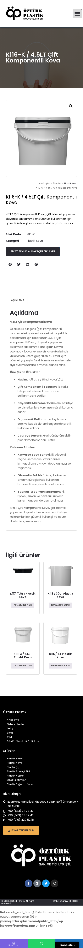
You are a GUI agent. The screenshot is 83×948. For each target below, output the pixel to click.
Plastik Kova (70, 183)
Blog (10, 732)
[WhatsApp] (41, 943)
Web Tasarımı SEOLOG (65, 901)
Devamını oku (23, 605)
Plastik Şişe (14, 767)
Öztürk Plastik (15, 724)
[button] (77, 13)
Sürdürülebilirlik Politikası (23, 741)
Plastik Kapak (15, 775)
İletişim (11, 728)
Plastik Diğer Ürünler (20, 784)
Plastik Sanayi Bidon (20, 771)
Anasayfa (13, 719)
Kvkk (9, 737)
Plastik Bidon (15, 758)
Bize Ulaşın (12, 794)
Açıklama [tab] (17, 300)
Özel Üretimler (16, 780)
